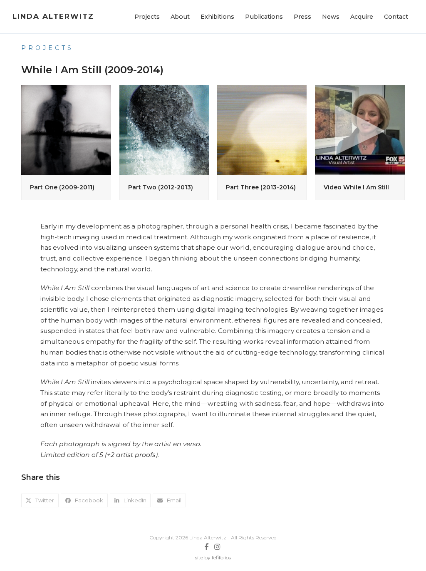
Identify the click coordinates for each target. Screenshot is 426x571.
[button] (40, 500)
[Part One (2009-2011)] (66, 129)
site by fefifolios (213, 557)
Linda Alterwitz (53, 16)
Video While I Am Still (356, 187)
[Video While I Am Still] (359, 129)
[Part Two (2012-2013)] (164, 129)
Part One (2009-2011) (62, 187)
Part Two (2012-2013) (160, 187)
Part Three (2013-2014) (261, 187)
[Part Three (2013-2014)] (262, 129)
